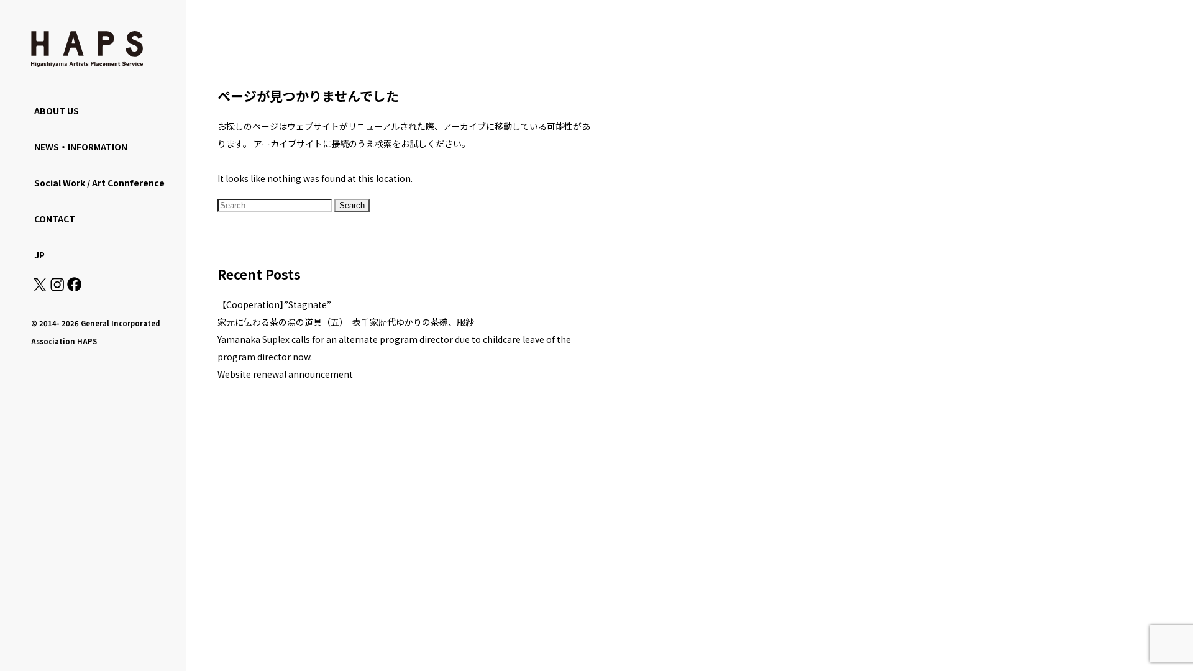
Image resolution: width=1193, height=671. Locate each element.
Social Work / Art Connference (99, 182)
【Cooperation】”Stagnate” (274, 304)
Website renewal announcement (285, 374)
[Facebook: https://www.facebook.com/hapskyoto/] (73, 287)
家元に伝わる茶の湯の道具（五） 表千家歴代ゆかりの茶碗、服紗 (345, 322)
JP (39, 254)
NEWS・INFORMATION (80, 146)
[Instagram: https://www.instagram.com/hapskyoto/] (57, 287)
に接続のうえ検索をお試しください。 (362, 143)
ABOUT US (56, 110)
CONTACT (54, 218)
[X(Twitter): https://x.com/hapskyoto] (39, 287)
